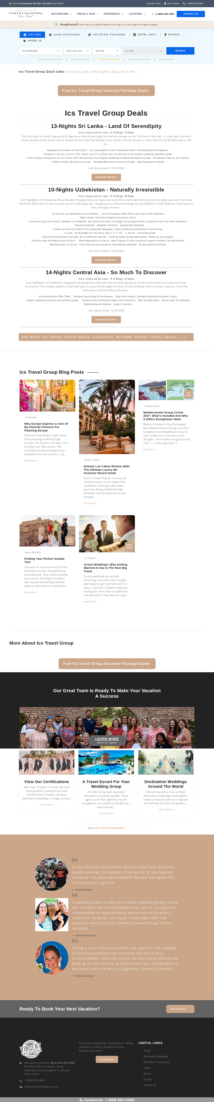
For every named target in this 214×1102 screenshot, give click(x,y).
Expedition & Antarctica (50, 59)
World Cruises (166, 59)
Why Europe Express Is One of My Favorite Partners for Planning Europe (46, 427)
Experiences (112, 14)
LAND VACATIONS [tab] (67, 34)
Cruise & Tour (86, 14)
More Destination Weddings (106, 828)
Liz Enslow (30, 417)
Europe (148, 1079)
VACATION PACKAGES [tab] (109, 34)
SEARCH (180, 50)
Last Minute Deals (80, 59)
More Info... (129, 71)
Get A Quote (173, 3)
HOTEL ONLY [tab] (147, 34)
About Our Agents (107, 742)
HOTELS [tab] (174, 34)
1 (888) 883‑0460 (194, 3)
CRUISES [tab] (34, 34)
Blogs (115, 71)
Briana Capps (91, 459)
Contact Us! (107, 1059)
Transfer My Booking (109, 59)
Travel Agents (100, 71)
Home (147, 1050)
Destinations (60, 14)
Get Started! (178, 1009)
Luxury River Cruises (139, 59)
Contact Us (191, 14)
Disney (147, 1073)
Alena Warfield (33, 552)
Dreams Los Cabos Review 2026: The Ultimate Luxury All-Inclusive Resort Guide (107, 470)
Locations (136, 14)
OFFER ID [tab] (35, 40)
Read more (30, 460)
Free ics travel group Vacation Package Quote (105, 90)
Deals (85, 71)
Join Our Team (153, 3)
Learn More (107, 739)
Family (147, 1068)
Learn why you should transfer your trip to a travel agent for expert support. (109, 24)
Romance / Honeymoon (157, 1062)
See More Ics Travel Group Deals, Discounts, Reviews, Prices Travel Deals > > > (103, 337)
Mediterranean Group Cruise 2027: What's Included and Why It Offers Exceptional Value (165, 416)
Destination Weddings (156, 1056)
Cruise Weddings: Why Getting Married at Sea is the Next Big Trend (105, 568)
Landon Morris (152, 406)
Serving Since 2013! (37, 3)
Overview (72, 71)
